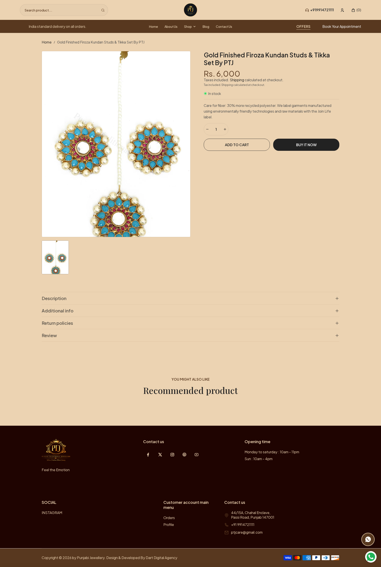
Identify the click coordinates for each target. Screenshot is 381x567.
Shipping (237, 79)
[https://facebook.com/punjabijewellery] (148, 454)
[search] (103, 10)
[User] (342, 10)
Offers (303, 26)
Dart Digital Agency (161, 557)
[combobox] (64, 10)
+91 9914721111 (242, 524)
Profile (168, 524)
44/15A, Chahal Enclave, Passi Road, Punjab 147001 (252, 515)
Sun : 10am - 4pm (259, 458)
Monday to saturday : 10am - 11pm (272, 452)
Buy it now (306, 144)
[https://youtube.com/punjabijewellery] (197, 454)
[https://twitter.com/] (160, 454)
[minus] (207, 129)
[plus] (225, 129)
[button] (356, 10)
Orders (169, 517)
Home (47, 42)
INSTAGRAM (52, 512)
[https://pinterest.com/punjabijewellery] (184, 454)
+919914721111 (322, 10)
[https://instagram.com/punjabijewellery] (172, 454)
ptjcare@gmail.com (247, 532)
